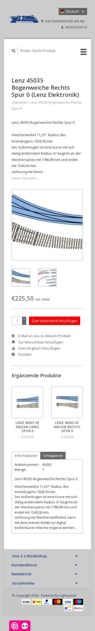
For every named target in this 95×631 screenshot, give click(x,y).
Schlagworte (53, 455)
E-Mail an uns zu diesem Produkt (43, 335)
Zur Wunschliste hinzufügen (40, 342)
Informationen (26, 455)
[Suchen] (14, 51)
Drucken (24, 354)
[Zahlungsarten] (26, 601)
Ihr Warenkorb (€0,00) (64, 21)
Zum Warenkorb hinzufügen (54, 320)
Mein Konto (75, 27)
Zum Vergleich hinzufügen (38, 348)
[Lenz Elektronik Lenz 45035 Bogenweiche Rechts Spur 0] (47, 224)
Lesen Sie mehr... (25, 178)
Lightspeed (68, 595)
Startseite (19, 102)
